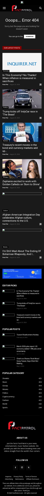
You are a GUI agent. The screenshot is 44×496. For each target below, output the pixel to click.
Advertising (9, 479)
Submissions (19, 479)
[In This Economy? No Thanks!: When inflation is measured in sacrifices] (22, 62)
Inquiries (8, 476)
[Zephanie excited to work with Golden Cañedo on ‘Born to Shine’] (22, 168)
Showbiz (6, 177)
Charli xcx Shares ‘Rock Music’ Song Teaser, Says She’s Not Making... (28, 361)
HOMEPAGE (29, 36)
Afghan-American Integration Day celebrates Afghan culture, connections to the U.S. (21, 217)
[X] (28, 467)
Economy (6, 71)
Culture (5, 210)
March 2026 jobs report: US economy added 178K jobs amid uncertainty (29, 348)
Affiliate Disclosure (32, 479)
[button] (4, 8)
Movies (5, 247)
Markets (5, 141)
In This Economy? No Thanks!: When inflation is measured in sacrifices (19, 78)
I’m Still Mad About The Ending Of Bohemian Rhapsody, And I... (21, 253)
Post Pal (5, 84)
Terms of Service (31, 476)
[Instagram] (22, 467)
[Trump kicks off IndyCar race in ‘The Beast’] (22, 98)
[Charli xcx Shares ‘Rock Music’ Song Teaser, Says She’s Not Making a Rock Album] (8, 361)
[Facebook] (15, 467)
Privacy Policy (18, 476)
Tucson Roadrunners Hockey (28, 335)
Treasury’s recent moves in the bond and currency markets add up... (20, 147)
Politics (5, 107)
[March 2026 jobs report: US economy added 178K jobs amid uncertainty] (8, 349)
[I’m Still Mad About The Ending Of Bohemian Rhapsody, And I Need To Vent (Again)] (22, 238)
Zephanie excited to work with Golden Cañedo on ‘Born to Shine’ (21, 183)
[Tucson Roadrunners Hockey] (8, 337)
